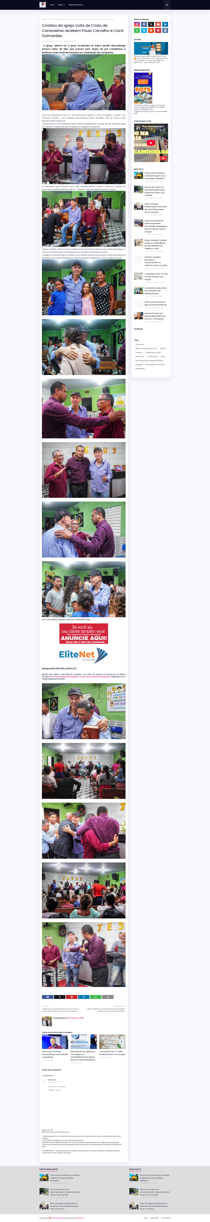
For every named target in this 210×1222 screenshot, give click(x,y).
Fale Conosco (166, 1218)
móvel (163, 356)
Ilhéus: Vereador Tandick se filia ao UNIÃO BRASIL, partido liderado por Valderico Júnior (155, 244)
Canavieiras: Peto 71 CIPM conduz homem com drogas (112, 1053)
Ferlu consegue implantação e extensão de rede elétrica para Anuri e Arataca (156, 208)
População (138, 364)
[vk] (165, 30)
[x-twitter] (151, 24)
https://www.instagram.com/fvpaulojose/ (64, 676)
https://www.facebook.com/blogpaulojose (96, 676)
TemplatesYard (58, 1218)
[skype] (144, 30)
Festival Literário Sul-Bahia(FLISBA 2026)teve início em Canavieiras (155, 316)
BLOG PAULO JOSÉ (48, 41)
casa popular (139, 344)
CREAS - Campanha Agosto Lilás (146, 348)
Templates (80, 1218)
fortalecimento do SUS (153, 352)
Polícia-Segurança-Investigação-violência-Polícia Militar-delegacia (149, 361)
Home (145, 1218)
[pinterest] (158, 30)
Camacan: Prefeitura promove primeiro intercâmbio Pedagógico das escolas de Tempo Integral (156, 226)
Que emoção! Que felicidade (155, 364)
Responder (52, 1090)
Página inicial (46, 19)
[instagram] (137, 24)
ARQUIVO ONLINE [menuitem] (75, 5)
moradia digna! (152, 356)
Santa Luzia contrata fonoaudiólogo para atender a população (55, 1054)
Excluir (59, 1090)
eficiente (163, 348)
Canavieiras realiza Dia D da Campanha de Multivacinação (156, 291)
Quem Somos (154, 1218)
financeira (138, 352)
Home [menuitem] (52, 5)
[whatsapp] (137, 30)
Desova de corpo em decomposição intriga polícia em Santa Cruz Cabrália (155, 191)
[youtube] (158, 24)
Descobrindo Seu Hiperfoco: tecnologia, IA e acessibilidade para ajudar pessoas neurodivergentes (83, 1055)
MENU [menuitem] (60, 5)
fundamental (139, 356)
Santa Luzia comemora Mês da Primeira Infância (156, 303)
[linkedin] (165, 24)
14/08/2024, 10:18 (53, 1082)
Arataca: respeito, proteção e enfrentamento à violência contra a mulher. (156, 261)
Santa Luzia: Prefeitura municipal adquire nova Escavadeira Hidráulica (155, 176)
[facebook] (144, 24)
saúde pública (140, 368)
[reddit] (151, 30)
